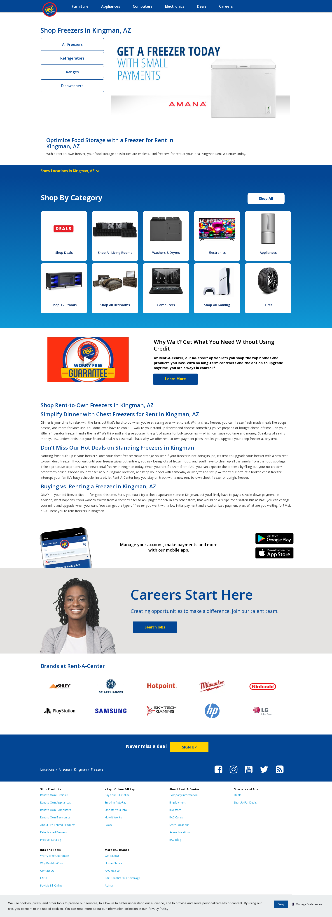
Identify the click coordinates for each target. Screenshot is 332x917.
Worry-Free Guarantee (54, 856)
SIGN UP (189, 747)
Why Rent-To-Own (51, 863)
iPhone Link (274, 554)
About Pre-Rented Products (57, 825)
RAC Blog (175, 840)
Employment (177, 802)
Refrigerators (72, 58)
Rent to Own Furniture (54, 795)
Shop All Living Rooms (115, 252)
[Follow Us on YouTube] (248, 774)
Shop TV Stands (64, 305)
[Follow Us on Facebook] (218, 774)
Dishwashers (72, 85)
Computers (166, 305)
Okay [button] (281, 904)
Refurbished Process (53, 832)
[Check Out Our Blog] (279, 774)
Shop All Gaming (217, 305)
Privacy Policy (158, 908)
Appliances (268, 252)
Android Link (274, 540)
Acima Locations (179, 832)
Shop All (266, 198)
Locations (47, 769)
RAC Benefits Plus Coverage (122, 878)
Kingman (80, 769)
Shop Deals (64, 252)
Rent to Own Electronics (55, 817)
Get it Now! (112, 856)
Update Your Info (116, 810)
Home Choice (113, 863)
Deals (237, 795)
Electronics (217, 252)
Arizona (64, 769)
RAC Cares (176, 817)
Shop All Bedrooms (115, 305)
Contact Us (47, 871)
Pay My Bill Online (51, 885)
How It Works (113, 817)
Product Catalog (50, 840)
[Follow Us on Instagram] (233, 774)
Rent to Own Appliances (55, 802)
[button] (306, 904)
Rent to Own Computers (55, 810)
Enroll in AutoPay (115, 802)
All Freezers (72, 44)
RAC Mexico (112, 871)
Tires (268, 305)
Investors (175, 810)
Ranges (72, 71)
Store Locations (179, 825)
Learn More (175, 378)
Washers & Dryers (166, 252)
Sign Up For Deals (245, 802)
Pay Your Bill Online (117, 795)
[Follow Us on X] (264, 774)
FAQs (108, 825)
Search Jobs (155, 627)
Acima (109, 885)
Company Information (183, 795)
